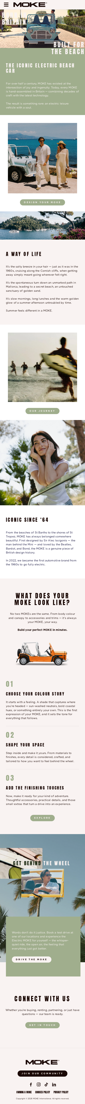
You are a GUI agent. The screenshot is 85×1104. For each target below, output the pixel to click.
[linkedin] (54, 1084)
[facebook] (31, 1084)
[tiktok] (46, 1084)
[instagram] (39, 1084)
